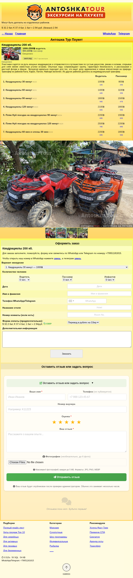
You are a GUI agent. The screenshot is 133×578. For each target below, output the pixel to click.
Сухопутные (56, 532)
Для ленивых (10, 546)
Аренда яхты (96, 541)
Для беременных (12, 550)
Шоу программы (58, 536)
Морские (54, 527)
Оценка (66, 416)
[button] (50, 232)
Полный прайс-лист (13, 527)
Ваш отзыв (67, 429)
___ (52, 550)
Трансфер (95, 546)
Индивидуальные (59, 541)
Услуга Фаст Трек (99, 527)
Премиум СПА (97, 532)
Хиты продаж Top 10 (14, 532)
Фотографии (68, 456)
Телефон (97, 391)
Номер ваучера (66, 404)
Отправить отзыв (68, 477)
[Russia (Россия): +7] (71, 301)
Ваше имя (36, 391)
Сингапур (95, 536)
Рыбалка (54, 546)
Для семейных (11, 536)
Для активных (10, 541)
